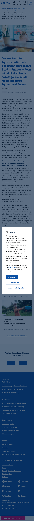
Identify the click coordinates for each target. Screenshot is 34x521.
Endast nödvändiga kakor (16, 288)
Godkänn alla (12, 277)
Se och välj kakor (13, 282)
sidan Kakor (12, 267)
